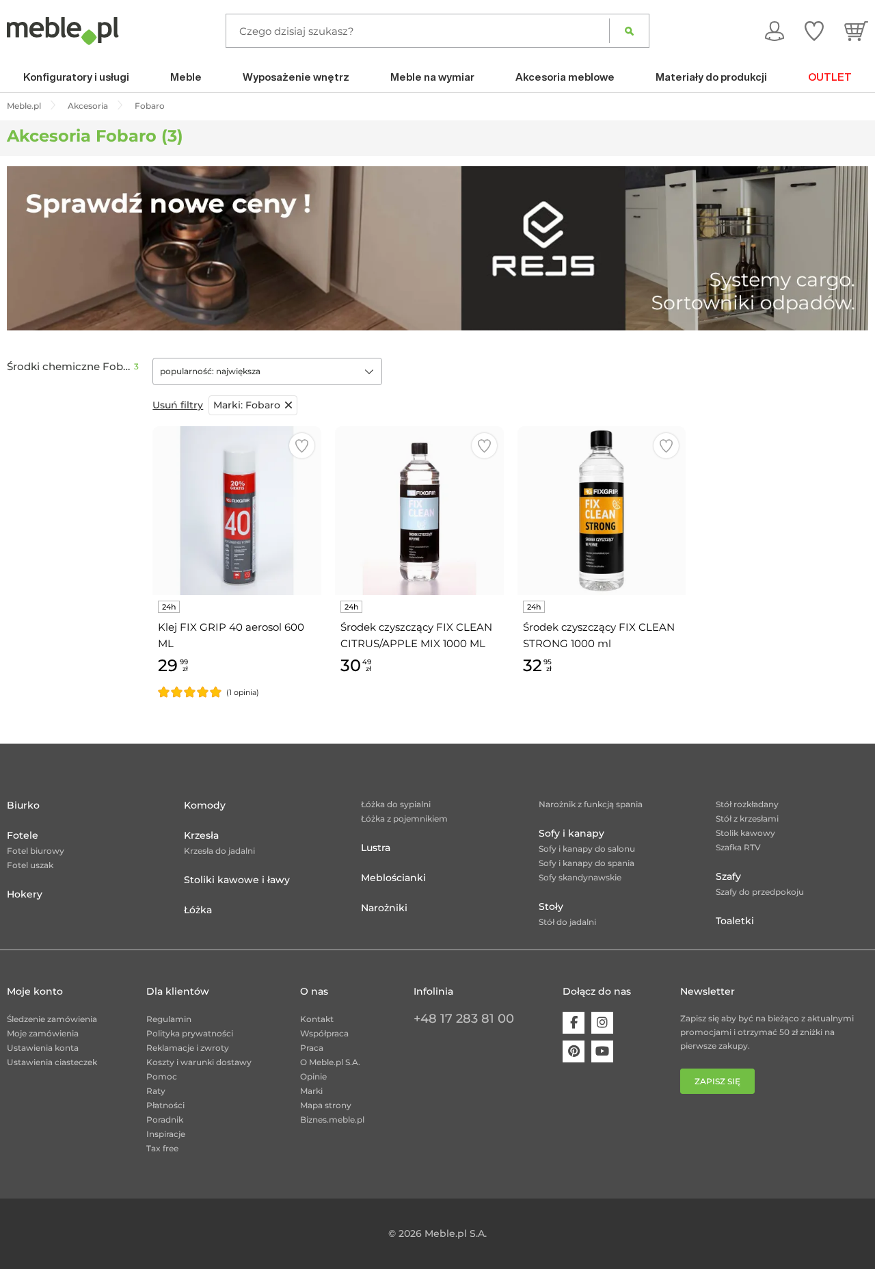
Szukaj (629, 30)
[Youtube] (602, 1051)
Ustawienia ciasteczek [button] (52, 1062)
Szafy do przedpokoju (760, 892)
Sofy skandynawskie (580, 877)
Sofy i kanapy (571, 833)
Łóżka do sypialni (396, 804)
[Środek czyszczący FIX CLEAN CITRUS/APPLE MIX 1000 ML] (419, 510)
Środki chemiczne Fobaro (70, 367)
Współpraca (324, 1033)
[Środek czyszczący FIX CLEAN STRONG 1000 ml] (601, 510)
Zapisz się (717, 1081)
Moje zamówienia (43, 1033)
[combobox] (267, 371)
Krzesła (201, 835)
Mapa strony (325, 1105)
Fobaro (246, 405)
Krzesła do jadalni (219, 851)
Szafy (728, 876)
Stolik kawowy (745, 833)
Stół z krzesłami (747, 818)
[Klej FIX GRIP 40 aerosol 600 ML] (236, 510)
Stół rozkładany (747, 804)
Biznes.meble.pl (332, 1119)
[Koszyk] (856, 31)
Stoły (551, 906)
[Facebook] (573, 1023)
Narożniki (384, 908)
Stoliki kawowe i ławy (237, 880)
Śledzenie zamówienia (52, 1019)
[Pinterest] (573, 1051)
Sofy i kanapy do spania (586, 863)
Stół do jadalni (567, 922)
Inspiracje (165, 1134)
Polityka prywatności (189, 1033)
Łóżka (198, 910)
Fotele (22, 835)
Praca (311, 1048)
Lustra (375, 847)
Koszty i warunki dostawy (199, 1062)
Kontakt (317, 1019)
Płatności (165, 1105)
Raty (155, 1091)
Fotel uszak (30, 865)
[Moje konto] (774, 31)
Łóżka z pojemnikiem (404, 818)
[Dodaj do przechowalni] (301, 445)
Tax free (162, 1148)
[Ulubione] (814, 31)
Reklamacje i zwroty (187, 1048)
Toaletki (735, 921)
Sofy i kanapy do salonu (587, 848)
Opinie (313, 1076)
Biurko (23, 805)
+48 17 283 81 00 (464, 1018)
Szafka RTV (738, 847)
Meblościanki (393, 878)
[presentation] (27, 248)
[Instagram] (602, 1023)
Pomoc (161, 1076)
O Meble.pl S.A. (330, 1062)
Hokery (24, 894)
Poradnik (164, 1119)
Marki (311, 1091)
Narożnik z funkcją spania (591, 804)
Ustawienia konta (43, 1048)
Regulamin (168, 1019)
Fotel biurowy (35, 851)
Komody (205, 805)
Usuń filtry (177, 405)
